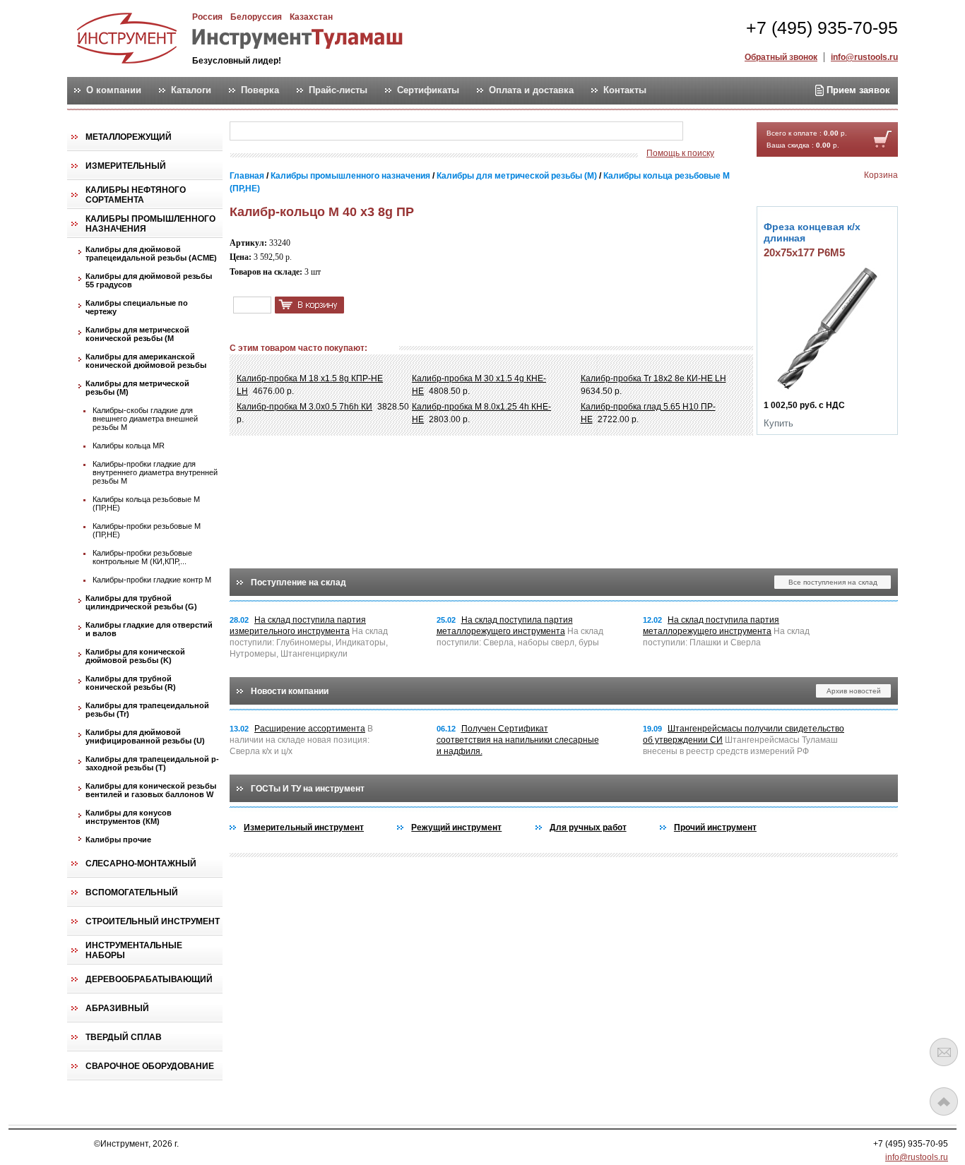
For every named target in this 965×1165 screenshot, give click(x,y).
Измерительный (125, 166)
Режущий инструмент (456, 827)
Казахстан (311, 17)
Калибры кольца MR (129, 445)
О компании (113, 90)
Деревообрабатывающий (149, 979)
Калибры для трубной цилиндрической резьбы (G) (141, 602)
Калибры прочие (118, 839)
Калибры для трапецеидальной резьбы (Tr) (147, 709)
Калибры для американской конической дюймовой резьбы (145, 360)
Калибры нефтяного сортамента (135, 195)
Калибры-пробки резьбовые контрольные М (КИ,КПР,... (142, 557)
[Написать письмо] (944, 1052)
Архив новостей (854, 691)
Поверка (260, 90)
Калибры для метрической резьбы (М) (137, 387)
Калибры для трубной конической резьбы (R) (130, 682)
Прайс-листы (338, 90)
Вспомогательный (131, 892)
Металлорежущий (128, 137)
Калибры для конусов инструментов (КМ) (128, 816)
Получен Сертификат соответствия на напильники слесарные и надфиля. (518, 740)
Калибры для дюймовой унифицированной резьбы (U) (145, 736)
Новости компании (289, 691)
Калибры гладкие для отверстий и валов (149, 629)
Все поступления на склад (832, 582)
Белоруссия (256, 17)
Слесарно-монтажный (140, 863)
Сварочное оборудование (149, 1066)
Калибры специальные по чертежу (136, 307)
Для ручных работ (588, 827)
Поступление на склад (298, 582)
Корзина (881, 175)
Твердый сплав (123, 1037)
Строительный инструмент (152, 921)
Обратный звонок (781, 57)
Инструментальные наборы (133, 950)
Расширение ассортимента (309, 729)
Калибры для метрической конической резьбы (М (137, 333)
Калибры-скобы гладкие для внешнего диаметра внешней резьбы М (145, 418)
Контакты (624, 90)
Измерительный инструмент (304, 827)
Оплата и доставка (531, 90)
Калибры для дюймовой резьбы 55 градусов (148, 280)
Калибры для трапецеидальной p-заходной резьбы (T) (152, 763)
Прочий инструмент (715, 827)
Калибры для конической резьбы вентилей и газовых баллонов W (150, 790)
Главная (247, 176)
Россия (207, 17)
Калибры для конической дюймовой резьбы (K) (135, 655)
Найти (710, 131)
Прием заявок (857, 90)
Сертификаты (428, 90)
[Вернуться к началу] (944, 1101)
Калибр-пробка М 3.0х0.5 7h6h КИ (304, 407)
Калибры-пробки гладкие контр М (152, 579)
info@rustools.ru (864, 57)
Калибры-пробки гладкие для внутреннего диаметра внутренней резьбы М (155, 472)
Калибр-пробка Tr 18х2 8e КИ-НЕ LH (653, 378)
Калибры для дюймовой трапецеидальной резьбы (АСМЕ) (151, 253)
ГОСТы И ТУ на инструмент (308, 789)
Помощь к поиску (680, 153)
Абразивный (117, 1008)
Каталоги (191, 90)
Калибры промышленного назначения (150, 224)
